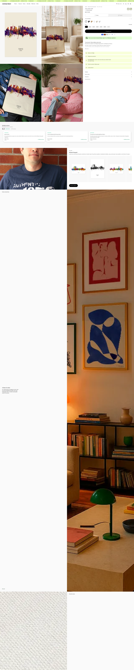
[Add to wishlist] (128, 9)
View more (87, 48)
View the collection (73, 185)
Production (87, 76)
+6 (114, 34)
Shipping (86, 71)
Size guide (130, 24)
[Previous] (66, 145)
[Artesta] (7, 4)
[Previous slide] (129, 18)
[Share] (131, 9)
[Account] (126, 4)
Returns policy (87, 74)
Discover (3, 588)
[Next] (67, 145)
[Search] (124, 4)
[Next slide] (131, 18)
